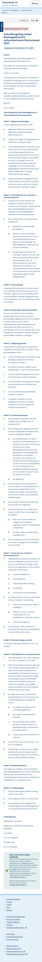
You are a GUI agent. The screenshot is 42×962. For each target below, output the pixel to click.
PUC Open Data (12, 939)
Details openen (1, 27)
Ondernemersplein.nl (14, 951)
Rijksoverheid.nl (12, 949)
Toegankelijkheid (12, 922)
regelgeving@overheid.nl (17, 885)
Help (8, 907)
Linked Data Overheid (14, 937)
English (9, 905)
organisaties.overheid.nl (17, 877)
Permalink (23, 20)
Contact (9, 902)
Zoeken (9, 910)
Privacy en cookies (13, 919)
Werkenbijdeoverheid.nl (15, 954)
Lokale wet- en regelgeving (10, 10)
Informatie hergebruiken (15, 917)
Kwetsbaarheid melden (15, 927)
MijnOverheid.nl (12, 946)
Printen (33, 20)
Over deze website (13, 899)
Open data (10, 934)
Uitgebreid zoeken (26, 10)
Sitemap (9, 925)
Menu (36, 3)
